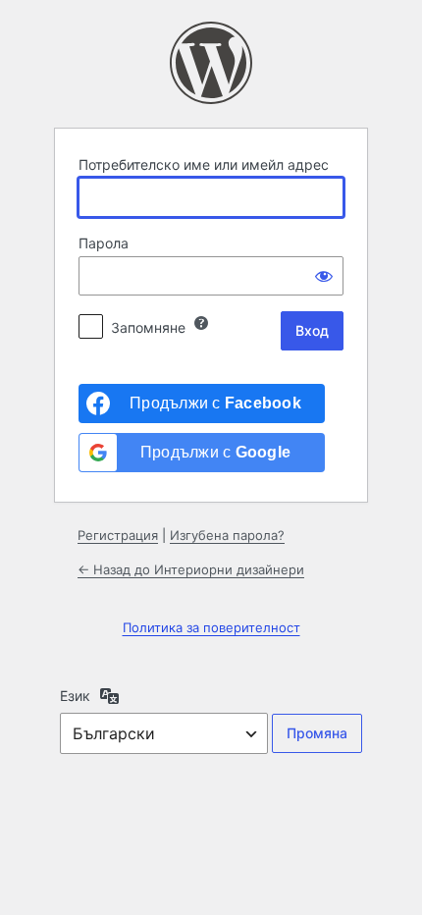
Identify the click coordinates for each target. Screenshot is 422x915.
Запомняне (148, 327)
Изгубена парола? (227, 535)
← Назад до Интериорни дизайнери (191, 569)
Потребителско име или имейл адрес (204, 164)
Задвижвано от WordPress (211, 63)
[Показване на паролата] (323, 276)
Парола (104, 243)
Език (75, 695)
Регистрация (118, 535)
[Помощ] (201, 323)
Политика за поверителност (211, 627)
